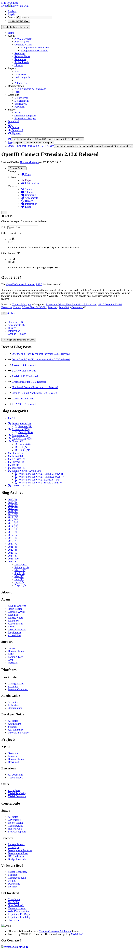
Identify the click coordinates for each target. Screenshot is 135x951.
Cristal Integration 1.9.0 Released (29, 381)
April (19, 573)
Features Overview (18, 689)
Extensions (20, 74)
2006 (12, 502)
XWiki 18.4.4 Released (24, 365)
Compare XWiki (23, 44)
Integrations (20, 435)
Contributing (14, 899)
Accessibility (14, 635)
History (28, 200)
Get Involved (21, 97)
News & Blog (21, 41)
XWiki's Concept (23, 38)
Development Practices (20, 850)
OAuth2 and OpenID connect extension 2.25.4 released (41, 353)
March (20, 570)
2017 (13, 535)
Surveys (18, 461)
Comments (30, 195)
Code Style (13, 847)
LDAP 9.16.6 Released (24, 370)
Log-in (11, 14)
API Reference (15, 729)
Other (17, 453)
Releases (52, 307)
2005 (12, 499)
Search (11, 17)
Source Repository (17, 871)
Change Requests (17, 333)
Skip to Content (9, 2)
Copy (27, 174)
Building (12, 874)
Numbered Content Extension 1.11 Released (35, 387)
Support (12, 648)
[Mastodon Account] (9, 946)
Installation (13, 705)
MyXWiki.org (21, 438)
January (20, 564)
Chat (10, 659)
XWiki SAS (77, 934)
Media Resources (17, 629)
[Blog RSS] (27, 946)
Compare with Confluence (35, 47)
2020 (13, 543)
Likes (27, 206)
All (13, 417)
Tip (15, 464)
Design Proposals (17, 859)
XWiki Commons (17, 796)
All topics (13, 686)
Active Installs (21, 62)
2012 (13, 520)
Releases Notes (22, 56)
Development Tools (18, 853)
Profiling (12, 886)
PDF (10, 241)
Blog (10, 142)
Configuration (15, 708)
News (17, 441)
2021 (13, 546)
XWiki (17, 71)
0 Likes (11, 313)
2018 (13, 537)
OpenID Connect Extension (20, 284)
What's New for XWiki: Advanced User (41, 476)
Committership (15, 825)
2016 (13, 532)
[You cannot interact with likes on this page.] (4, 313)
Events (24, 444)
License (18, 65)
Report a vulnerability (19, 917)
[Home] (9, 139)
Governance (14, 819)
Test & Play (14, 902)
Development (21, 100)
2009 (13, 511)
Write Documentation (19, 911)
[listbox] (67, 250)
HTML (11, 262)
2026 (13, 561)
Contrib (17, 307)
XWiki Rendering (17, 793)
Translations (20, 103)
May (19, 576)
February (21, 567)
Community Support (25, 115)
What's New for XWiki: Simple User (40, 482)
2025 (13, 558)
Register (12, 11)
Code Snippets (22, 77)
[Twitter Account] (20, 946)
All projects (20, 83)
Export (28, 180)
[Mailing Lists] (24, 946)
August (20, 585)
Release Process (16, 844)
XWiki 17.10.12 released (25, 376)
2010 (13, 514)
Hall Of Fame (15, 828)
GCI (22, 447)
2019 (13, 540)
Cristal (17, 91)
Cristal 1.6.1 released (23, 398)
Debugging (14, 883)
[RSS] (9, 417)
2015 (13, 529)
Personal (18, 456)
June (19, 579)
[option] (71, 243)
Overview (13, 753)
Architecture (14, 723)
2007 (13, 505)
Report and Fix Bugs (19, 914)
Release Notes (15, 617)
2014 (13, 526)
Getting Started (16, 683)
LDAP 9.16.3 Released (24, 404)
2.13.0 (39, 284)
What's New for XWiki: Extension (39, 479)
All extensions (15, 774)
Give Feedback (16, 905)
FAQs (17, 112)
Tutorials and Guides (18, 732)
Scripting (12, 726)
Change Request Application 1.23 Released (34, 393)
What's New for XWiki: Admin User (77, 304)
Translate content (17, 908)
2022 (13, 549)
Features (25, 426)
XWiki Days (21, 485)
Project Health (15, 822)
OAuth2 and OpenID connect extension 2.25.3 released (41, 359)
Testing (11, 880)
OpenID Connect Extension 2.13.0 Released (31, 145)
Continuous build (17, 877)
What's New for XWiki (34, 307)
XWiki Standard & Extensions (30, 88)
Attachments (31, 198)
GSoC (24, 450)
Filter (4, 227)
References (20, 59)
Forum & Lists (15, 657)
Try (10, 124)
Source (28, 189)
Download (13, 121)
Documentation (16, 651)
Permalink (64, 307)
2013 (13, 523)
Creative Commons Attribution (55, 931)
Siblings (28, 192)
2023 (13, 552)
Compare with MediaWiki (34, 50)
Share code (13, 920)
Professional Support (25, 118)
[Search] (18, 17)
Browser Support (17, 831)
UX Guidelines (16, 856)
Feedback (19, 106)
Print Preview (31, 183)
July (19, 582)
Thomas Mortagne (29, 162)
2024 (13, 555)
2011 (13, 517)
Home (11, 32)
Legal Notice (14, 632)
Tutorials (18, 467)
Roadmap (19, 53)
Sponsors (12, 662)
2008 (13, 508)
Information (30, 203)
